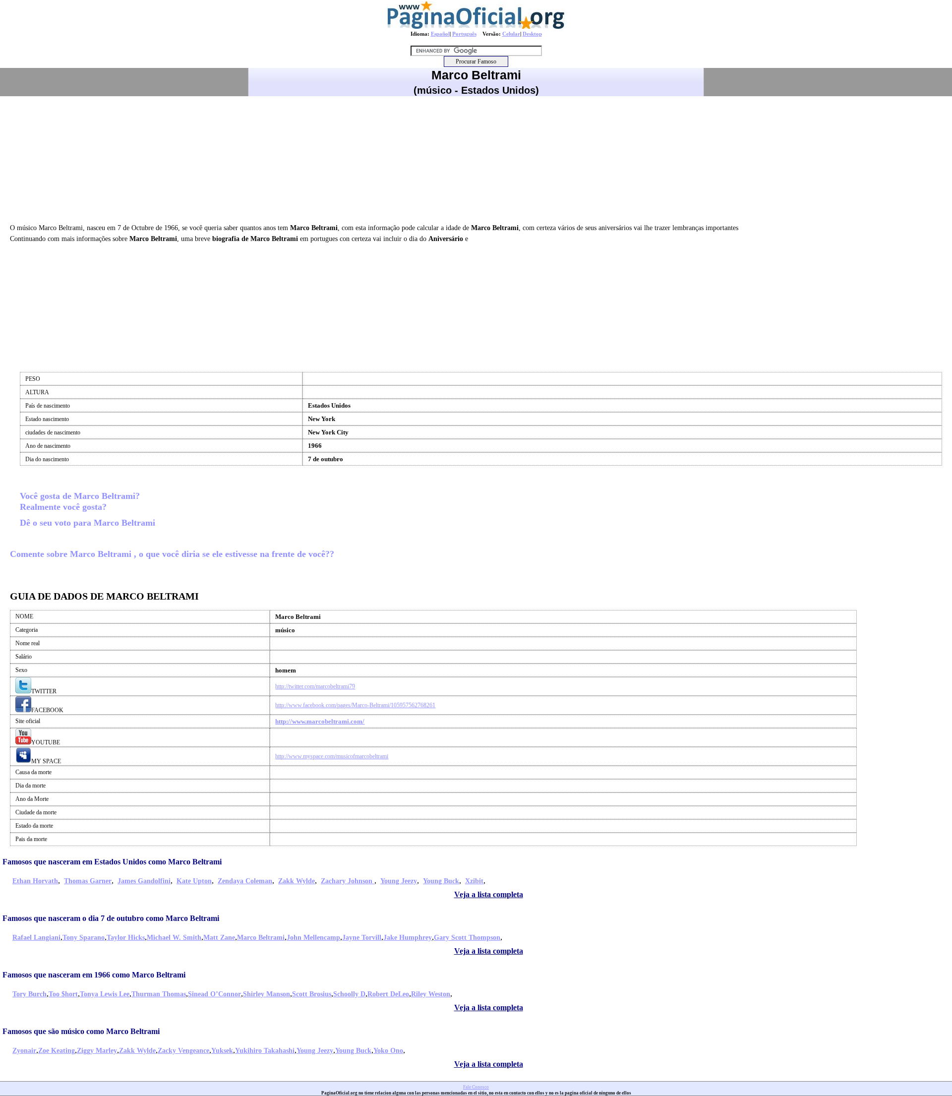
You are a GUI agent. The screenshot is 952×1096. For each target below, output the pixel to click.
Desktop (532, 34)
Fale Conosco (476, 1087)
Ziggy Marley (97, 1050)
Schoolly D (349, 994)
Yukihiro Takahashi (265, 1050)
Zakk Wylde (296, 881)
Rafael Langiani (36, 937)
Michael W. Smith (174, 937)
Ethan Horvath (35, 881)
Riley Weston (430, 994)
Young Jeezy (398, 881)
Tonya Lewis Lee (104, 994)
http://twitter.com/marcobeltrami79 (315, 686)
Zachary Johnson (347, 881)
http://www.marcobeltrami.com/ (319, 721)
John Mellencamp (313, 937)
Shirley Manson (266, 994)
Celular (511, 34)
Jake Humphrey (407, 937)
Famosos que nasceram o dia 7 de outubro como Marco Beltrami (110, 918)
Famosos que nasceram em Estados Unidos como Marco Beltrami (112, 861)
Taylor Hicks (126, 937)
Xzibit (474, 881)
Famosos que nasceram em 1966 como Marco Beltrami (93, 975)
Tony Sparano (83, 937)
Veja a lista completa (488, 894)
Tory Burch (29, 994)
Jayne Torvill (361, 937)
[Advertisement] (476, 158)
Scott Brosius (311, 994)
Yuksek (222, 1050)
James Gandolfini (144, 881)
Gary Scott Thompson (467, 937)
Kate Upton (194, 881)
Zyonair (24, 1050)
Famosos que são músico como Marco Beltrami (81, 1031)
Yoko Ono (388, 1050)
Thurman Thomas (158, 994)
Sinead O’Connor (214, 994)
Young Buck (441, 881)
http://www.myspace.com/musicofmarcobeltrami (331, 756)
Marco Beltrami (261, 937)
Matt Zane (219, 937)
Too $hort (63, 994)
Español (440, 34)
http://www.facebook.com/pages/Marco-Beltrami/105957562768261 (355, 705)
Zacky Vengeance (183, 1050)
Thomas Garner (88, 881)
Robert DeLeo (388, 994)
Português (464, 34)
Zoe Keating (56, 1050)
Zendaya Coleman (245, 881)
